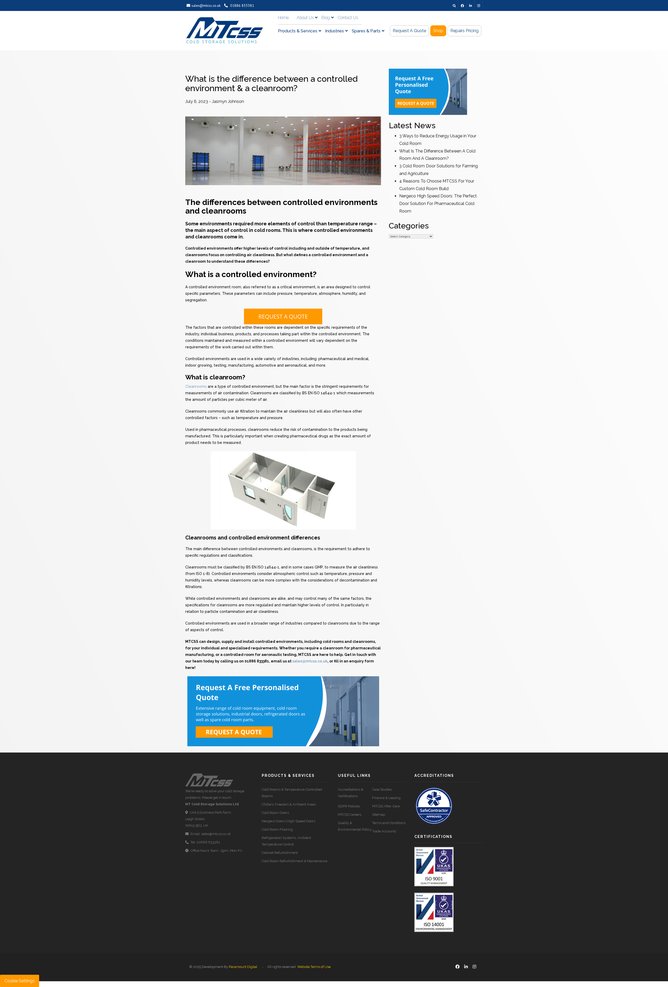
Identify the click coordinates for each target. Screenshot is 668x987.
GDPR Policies (349, 806)
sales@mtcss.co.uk (206, 5)
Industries (334, 30)
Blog (325, 17)
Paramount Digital (243, 967)
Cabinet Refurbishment (280, 853)
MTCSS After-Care (386, 806)
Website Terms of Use (314, 967)
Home (283, 17)
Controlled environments (209, 248)
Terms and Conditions (388, 823)
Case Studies (382, 789)
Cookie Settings (19, 980)
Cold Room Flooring (277, 829)
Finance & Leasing (386, 798)
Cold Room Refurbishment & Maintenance (294, 861)
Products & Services (297, 30)
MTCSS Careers (349, 814)
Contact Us (348, 17)
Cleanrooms (196, 386)
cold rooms (267, 230)
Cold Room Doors (275, 813)
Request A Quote (409, 30)
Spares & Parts (366, 30)
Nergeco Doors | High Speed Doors (288, 821)
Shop (438, 30)
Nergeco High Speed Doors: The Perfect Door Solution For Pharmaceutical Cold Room (438, 203)
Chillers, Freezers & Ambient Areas (289, 804)
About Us (305, 17)
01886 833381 (241, 5)
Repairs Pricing (464, 30)
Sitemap (378, 814)
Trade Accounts (384, 831)
